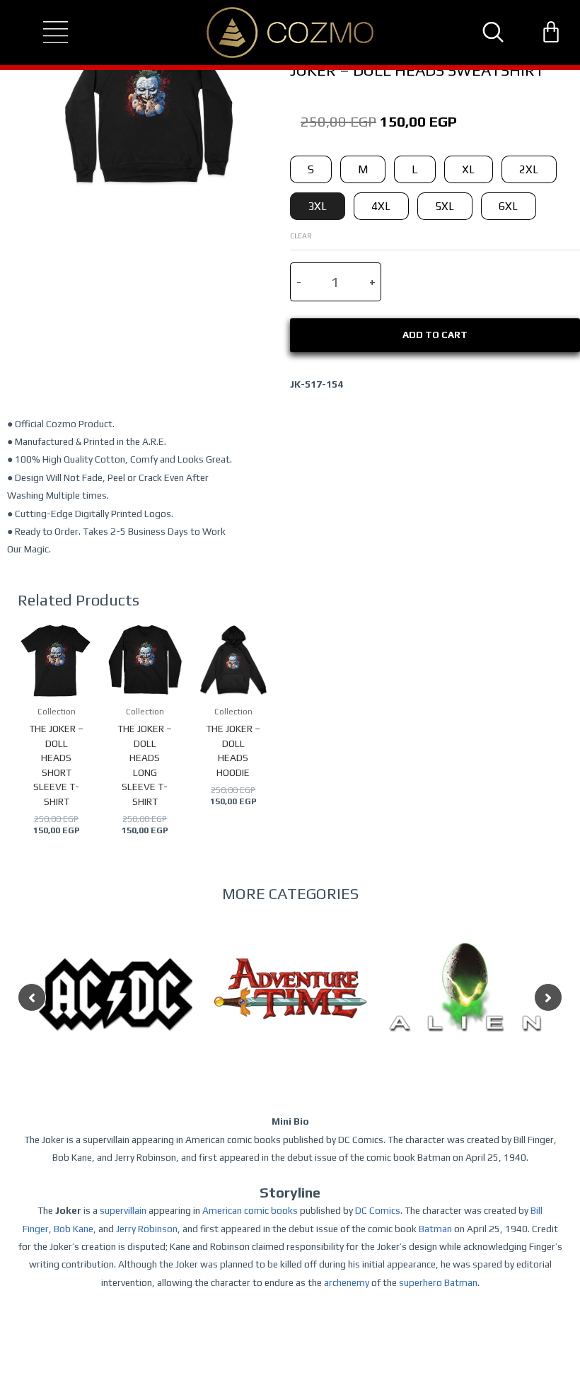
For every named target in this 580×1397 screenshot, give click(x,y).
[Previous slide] (32, 997)
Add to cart (435, 334)
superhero (420, 1282)
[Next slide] (548, 997)
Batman (435, 1228)
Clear (301, 235)
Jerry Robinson (147, 1228)
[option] (115, 1022)
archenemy (346, 1282)
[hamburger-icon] (43, 32)
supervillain (123, 1210)
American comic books (250, 1210)
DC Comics (377, 1210)
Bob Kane (73, 1228)
